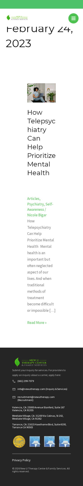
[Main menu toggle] (73, 18)
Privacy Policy (21, 460)
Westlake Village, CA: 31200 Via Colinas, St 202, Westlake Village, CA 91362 (38, 417)
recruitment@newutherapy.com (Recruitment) (36, 398)
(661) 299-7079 (25, 381)
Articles (33, 198)
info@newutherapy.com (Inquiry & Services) (42, 388)
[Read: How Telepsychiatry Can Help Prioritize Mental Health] (41, 92)
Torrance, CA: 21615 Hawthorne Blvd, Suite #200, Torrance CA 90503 (39, 426)
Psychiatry (35, 204)
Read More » (36, 322)
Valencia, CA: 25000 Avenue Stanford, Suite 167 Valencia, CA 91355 (38, 409)
